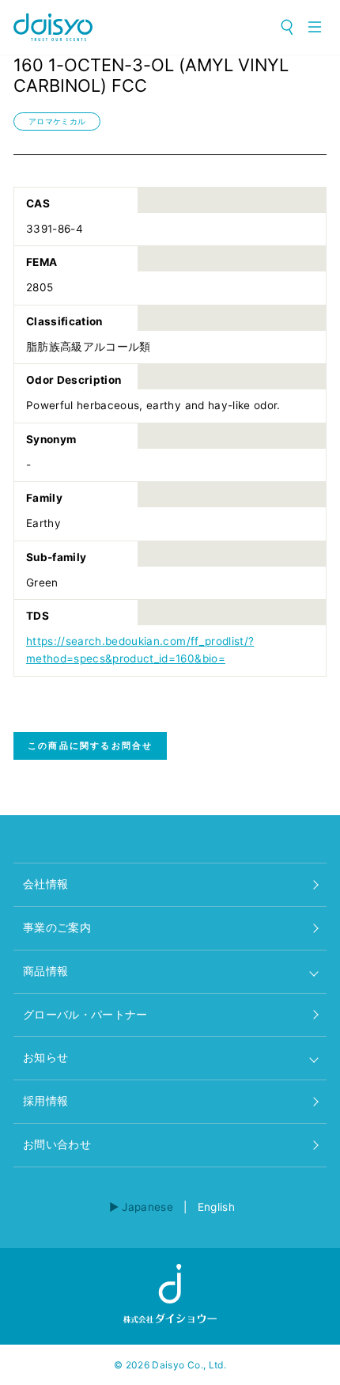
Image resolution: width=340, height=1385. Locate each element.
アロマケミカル (56, 121)
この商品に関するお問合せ (90, 745)
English (216, 1207)
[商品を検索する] (287, 27)
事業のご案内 (57, 927)
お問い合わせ (57, 1144)
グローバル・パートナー (85, 1014)
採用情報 (45, 1101)
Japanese (147, 1207)
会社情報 (45, 884)
